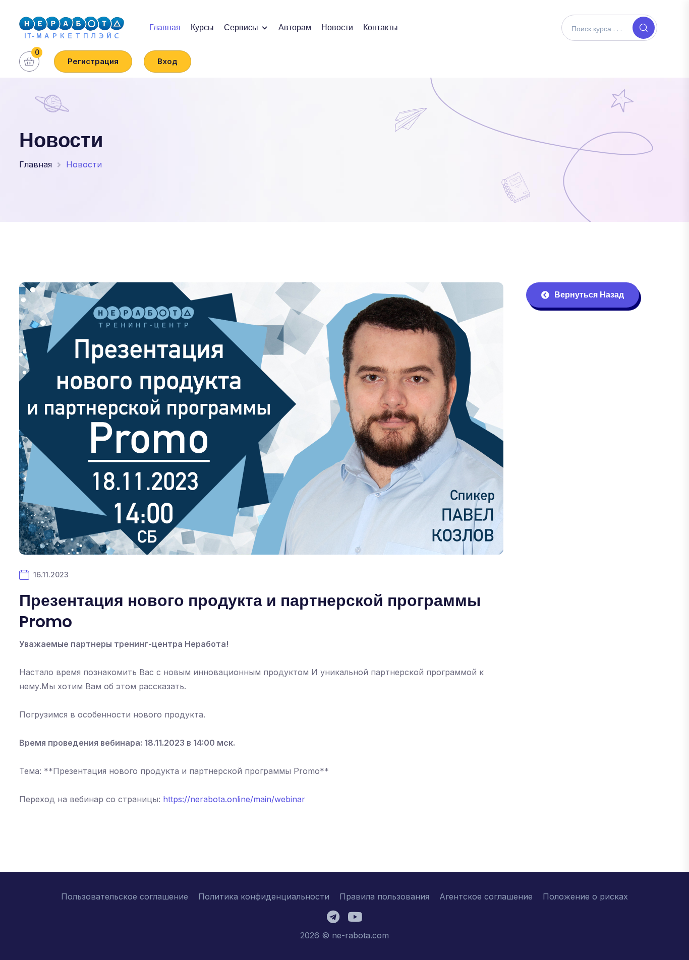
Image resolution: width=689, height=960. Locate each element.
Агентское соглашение (486, 896)
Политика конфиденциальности (263, 896)
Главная (165, 27)
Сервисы (241, 27)
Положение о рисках (585, 896)
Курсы (202, 27)
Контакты (380, 27)
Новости (337, 27)
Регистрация (93, 61)
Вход (167, 61)
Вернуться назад (589, 295)
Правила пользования (384, 896)
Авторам (294, 27)
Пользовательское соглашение (124, 896)
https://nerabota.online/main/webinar (234, 799)
